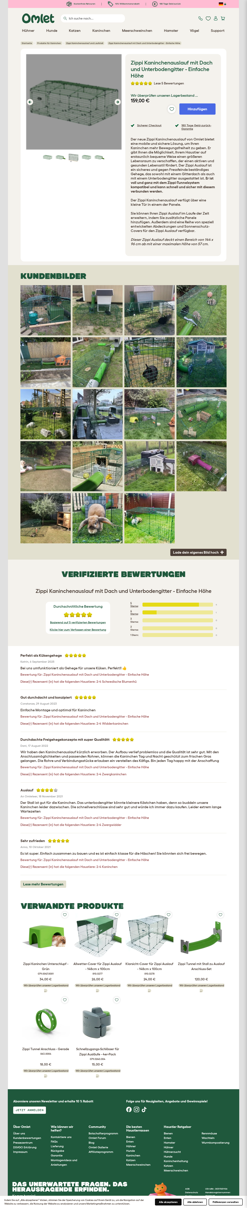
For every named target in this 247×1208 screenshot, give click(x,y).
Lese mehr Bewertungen (43, 884)
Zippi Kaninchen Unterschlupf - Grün (45, 968)
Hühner (131, 1146)
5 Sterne (134, 605)
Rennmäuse (209, 1133)
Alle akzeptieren (168, 1202)
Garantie (57, 1155)
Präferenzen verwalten (226, 1202)
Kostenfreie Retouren (84, 4)
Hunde (130, 1150)
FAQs (54, 1141)
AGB (187, 1189)
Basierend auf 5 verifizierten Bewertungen (78, 622)
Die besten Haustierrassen (137, 1128)
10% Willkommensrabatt (127, 4)
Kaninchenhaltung (176, 1161)
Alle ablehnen (195, 1202)
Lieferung (57, 1146)
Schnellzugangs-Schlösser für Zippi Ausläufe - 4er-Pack (97, 1053)
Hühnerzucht (172, 1151)
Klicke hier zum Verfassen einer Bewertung (78, 629)
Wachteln (208, 1137)
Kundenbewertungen (27, 1137)
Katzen (130, 1160)
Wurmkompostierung (215, 1142)
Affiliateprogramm (101, 1151)
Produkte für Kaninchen (49, 43)
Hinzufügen (197, 109)
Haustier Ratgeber (177, 1127)
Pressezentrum (23, 1142)
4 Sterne (134, 612)
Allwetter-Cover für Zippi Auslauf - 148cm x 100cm (97, 968)
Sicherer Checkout (149, 125)
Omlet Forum (97, 1137)
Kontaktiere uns (61, 1137)
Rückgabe (57, 1150)
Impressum (20, 1151)
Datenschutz (191, 1192)
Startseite (27, 43)
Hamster (169, 1142)
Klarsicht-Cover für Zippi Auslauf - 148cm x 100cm (149, 968)
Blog (91, 1142)
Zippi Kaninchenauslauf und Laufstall (84, 43)
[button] (29, 101)
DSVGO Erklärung (25, 1147)
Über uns (19, 1133)
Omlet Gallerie (98, 1147)
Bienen (130, 1137)
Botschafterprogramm (103, 1133)
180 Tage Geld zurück (170, 4)
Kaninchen (133, 1155)
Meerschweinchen (138, 1164)
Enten (130, 1141)
